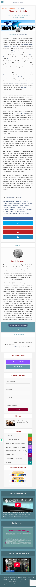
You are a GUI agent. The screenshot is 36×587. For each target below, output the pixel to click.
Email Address (10, 381)
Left (10, 205)
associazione (4, 582)
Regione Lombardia (18, 50)
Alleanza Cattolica (18, 77)
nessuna (15, 205)
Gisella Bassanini (19, 17)
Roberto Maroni (21, 207)
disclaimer (24, 582)
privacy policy (4, 584)
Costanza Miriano (25, 81)
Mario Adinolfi (29, 83)
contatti (19, 582)
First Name (9, 389)
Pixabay (19, 197)
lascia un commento (24, 15)
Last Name (9, 397)
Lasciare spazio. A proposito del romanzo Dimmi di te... (23, 421)
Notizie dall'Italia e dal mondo (25, 9)
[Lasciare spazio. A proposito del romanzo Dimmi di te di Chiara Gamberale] (11, 423)
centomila (18, 201)
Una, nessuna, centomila (14, 59)
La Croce (24, 87)
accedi (24, 346)
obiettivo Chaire (24, 205)
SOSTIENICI (12, 582)
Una (11, 211)
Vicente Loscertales (20, 113)
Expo (10, 203)
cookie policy (12, 584)
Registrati (15, 346)
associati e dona (18, 366)
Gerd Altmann (11, 197)
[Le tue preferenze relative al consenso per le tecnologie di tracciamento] (2, 440)
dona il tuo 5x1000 (18, 361)
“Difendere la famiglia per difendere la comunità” (18, 213)
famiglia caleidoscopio (19, 203)
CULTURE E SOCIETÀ (9, 9)
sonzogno (6, 209)
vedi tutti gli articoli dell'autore (18, 325)
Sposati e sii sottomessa (16, 83)
